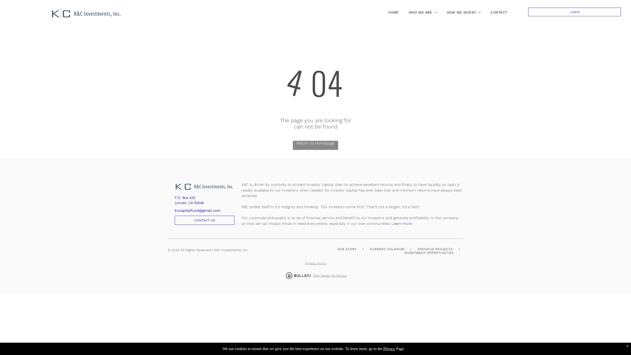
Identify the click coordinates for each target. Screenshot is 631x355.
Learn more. (401, 223)
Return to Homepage (316, 143)
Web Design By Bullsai (330, 275)
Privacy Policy (315, 263)
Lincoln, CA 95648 (189, 202)
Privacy (389, 349)
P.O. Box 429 (185, 197)
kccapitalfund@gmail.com (198, 210)
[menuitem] (392, 12)
